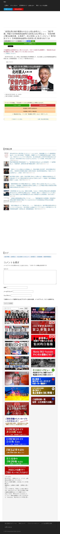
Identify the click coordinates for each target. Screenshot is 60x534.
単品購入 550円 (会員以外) (30, 108)
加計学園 (7, 256)
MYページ (8, 9)
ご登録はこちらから (10, 53)
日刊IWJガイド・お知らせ (26, 5)
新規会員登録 (18, 9)
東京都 (24, 41)
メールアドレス (8, 291)
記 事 (6, 5)
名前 (5, 287)
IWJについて (22, 523)
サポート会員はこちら (30, 43)
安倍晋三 (33, 256)
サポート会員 (17, 105)
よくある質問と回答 (46, 523)
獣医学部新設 (47, 256)
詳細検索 (21, 308)
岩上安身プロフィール (11, 523)
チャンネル (13, 5)
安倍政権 (39, 256)
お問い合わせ (8, 527)
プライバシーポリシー (33, 523)
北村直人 (13, 256)
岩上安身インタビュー (23, 256)
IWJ (5, 2)
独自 (33, 41)
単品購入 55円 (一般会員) (30, 111)
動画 (28, 41)
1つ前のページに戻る (17, 119)
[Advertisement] (30, 15)
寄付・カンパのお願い (42, 5)
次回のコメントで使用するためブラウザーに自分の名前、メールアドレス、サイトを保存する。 (30, 299)
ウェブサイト (7, 295)
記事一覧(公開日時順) (43, 119)
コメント (6, 269)
